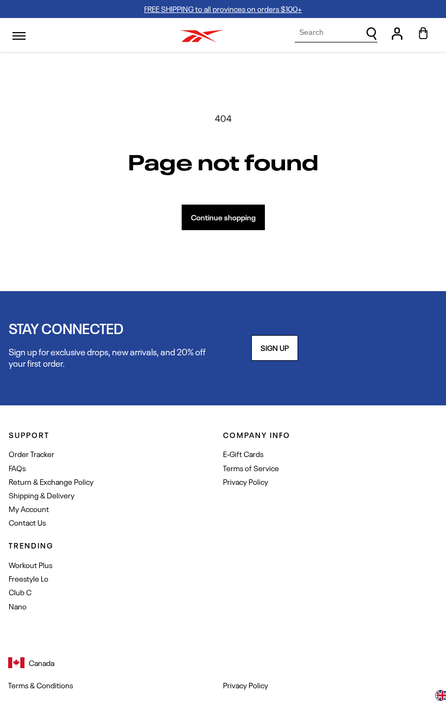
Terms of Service (251, 467)
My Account (29, 508)
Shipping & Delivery (42, 495)
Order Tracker (31, 453)
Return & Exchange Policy (51, 481)
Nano (18, 606)
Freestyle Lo (28, 578)
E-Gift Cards (243, 453)
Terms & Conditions (40, 685)
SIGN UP (275, 347)
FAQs (17, 467)
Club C (20, 592)
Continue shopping (223, 217)
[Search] (371, 34)
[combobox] (336, 32)
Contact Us (27, 522)
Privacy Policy (245, 481)
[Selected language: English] (440, 696)
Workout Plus (30, 564)
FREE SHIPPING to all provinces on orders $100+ (223, 8)
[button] (440, 696)
